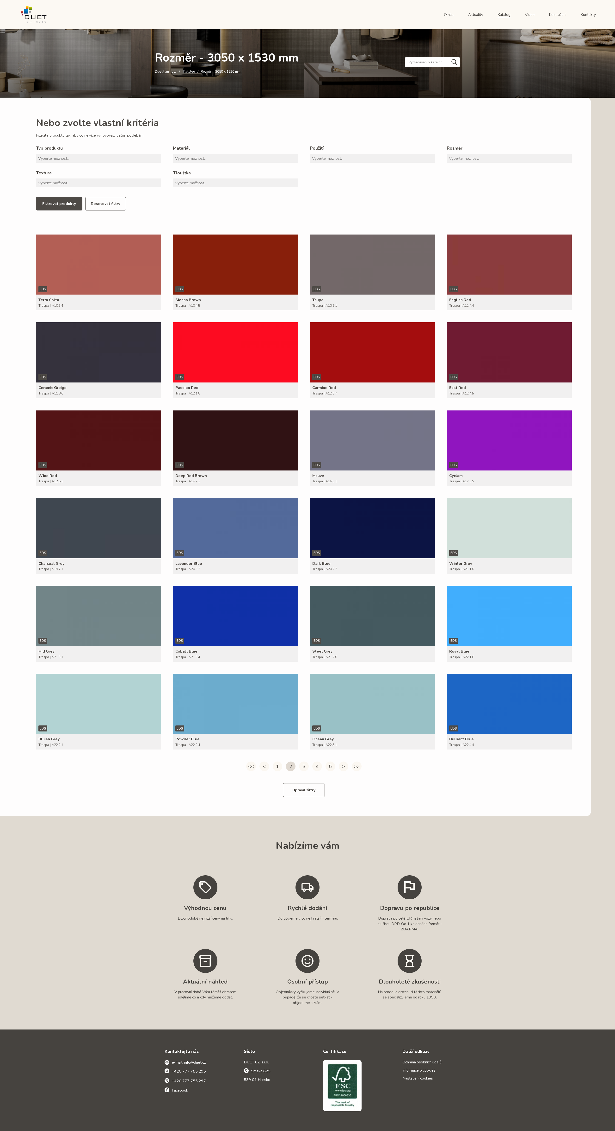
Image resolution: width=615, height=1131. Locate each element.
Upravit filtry (303, 790)
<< (251, 766)
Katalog (504, 15)
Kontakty (588, 15)
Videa (530, 15)
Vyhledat (454, 62)
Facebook (180, 1090)
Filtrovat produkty (59, 203)
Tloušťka (182, 173)
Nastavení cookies (417, 1078)
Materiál (181, 148)
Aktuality (475, 15)
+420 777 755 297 (189, 1081)
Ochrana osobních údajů (422, 1062)
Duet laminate (166, 72)
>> (357, 766)
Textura (44, 173)
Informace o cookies (419, 1070)
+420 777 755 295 (189, 1071)
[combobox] (99, 158)
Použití (317, 148)
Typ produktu (49, 148)
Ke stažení (557, 15)
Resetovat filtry (105, 203)
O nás (449, 15)
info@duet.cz (195, 1062)
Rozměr (454, 148)
